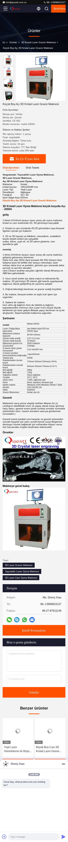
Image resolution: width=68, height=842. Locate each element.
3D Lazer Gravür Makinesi (18, 565)
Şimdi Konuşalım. (60, 8)
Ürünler (13, 42)
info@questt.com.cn (16, 2)
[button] (9, 99)
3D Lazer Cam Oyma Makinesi (21, 577)
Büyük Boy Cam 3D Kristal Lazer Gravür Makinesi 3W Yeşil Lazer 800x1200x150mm (47, 749)
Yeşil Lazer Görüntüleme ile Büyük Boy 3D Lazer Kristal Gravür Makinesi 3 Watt (17, 749)
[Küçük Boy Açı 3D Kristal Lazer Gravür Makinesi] (40, 78)
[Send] (63, 836)
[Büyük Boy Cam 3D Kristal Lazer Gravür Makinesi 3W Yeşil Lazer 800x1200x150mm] (50, 731)
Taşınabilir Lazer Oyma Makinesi (22, 571)
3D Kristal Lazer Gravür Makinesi (38, 42)
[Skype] (17, 620)
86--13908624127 (56, 2)
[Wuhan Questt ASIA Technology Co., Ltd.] (16, 9)
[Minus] (63, 764)
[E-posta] (32, 620)
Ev (4, 42)
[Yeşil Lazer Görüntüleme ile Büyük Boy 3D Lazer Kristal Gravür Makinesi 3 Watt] (18, 731)
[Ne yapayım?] (24, 619)
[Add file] (4, 836)
